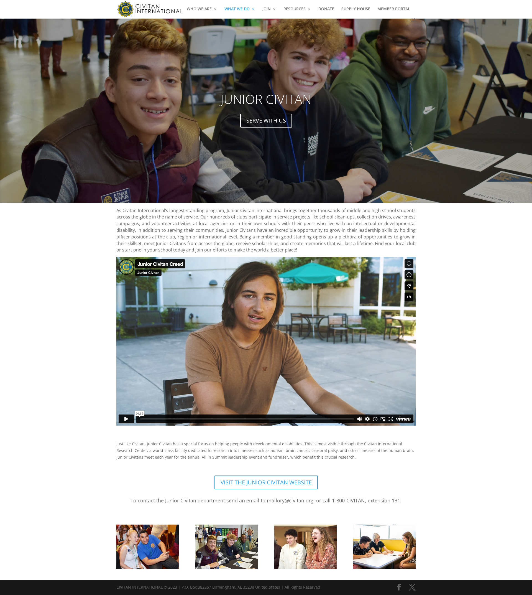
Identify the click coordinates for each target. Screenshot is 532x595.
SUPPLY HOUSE (355, 9)
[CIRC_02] (147, 567)
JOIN (266, 9)
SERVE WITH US (266, 120)
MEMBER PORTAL (393, 9)
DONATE (326, 9)
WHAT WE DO (237, 9)
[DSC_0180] (226, 567)
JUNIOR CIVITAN (266, 99)
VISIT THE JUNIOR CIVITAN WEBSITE (266, 482)
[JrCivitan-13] (384, 567)
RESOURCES (294, 9)
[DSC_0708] (305, 567)
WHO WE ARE (199, 9)
